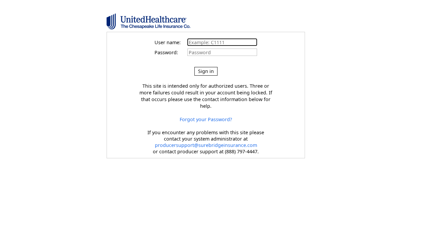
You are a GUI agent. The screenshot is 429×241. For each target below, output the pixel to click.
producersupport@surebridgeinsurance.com (206, 145)
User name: (170, 42)
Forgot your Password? (206, 119)
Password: (170, 52)
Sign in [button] (206, 71)
